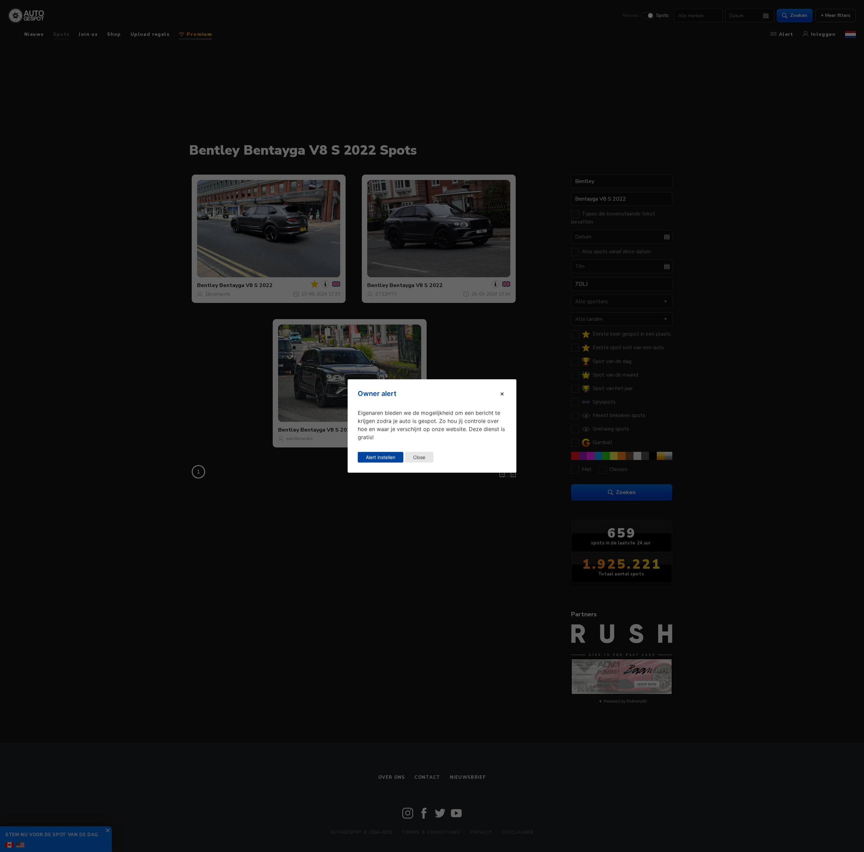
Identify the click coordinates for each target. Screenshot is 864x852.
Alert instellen (380, 457)
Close (419, 457)
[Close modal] (502, 393)
